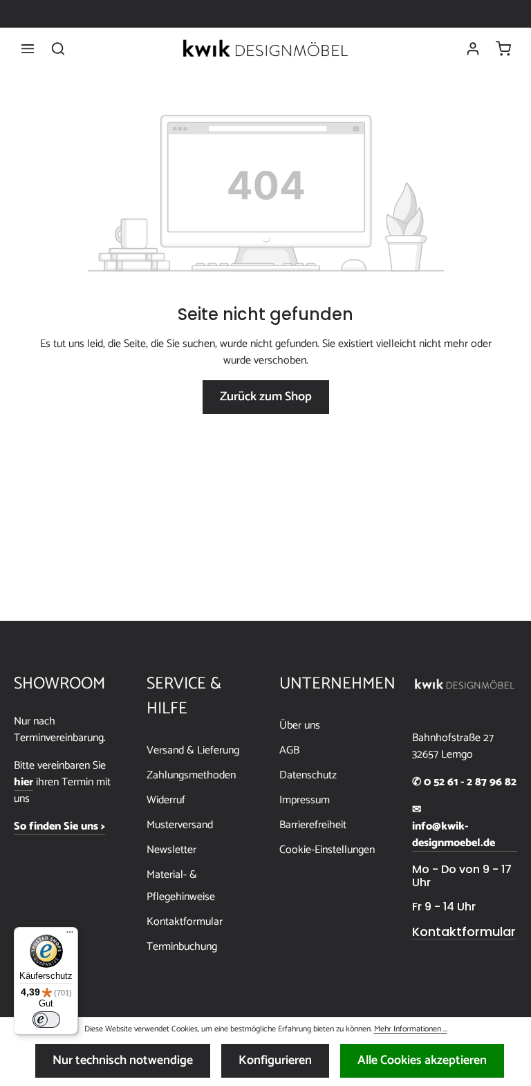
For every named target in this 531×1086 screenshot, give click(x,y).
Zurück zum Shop (266, 396)
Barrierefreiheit (312, 825)
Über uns (299, 725)
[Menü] (27, 48)
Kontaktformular (185, 921)
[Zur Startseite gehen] (265, 48)
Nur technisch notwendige (123, 1060)
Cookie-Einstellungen (327, 850)
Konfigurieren (275, 1060)
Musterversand (180, 825)
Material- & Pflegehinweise (181, 885)
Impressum (304, 800)
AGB (289, 750)
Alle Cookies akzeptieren (422, 1060)
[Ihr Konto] (473, 48)
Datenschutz (308, 775)
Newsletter (171, 850)
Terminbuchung (182, 946)
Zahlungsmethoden (191, 775)
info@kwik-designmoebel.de (453, 835)
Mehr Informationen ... (410, 1029)
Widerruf (166, 800)
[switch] (46, 1019)
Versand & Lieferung (193, 750)
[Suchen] (58, 48)
